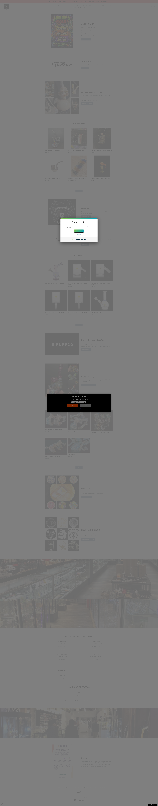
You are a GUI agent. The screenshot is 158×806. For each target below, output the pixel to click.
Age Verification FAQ (79, 234)
